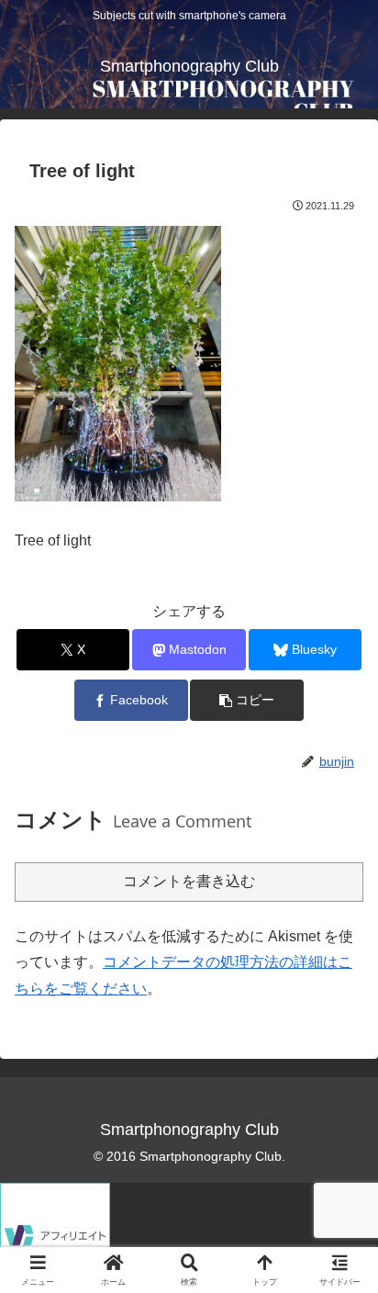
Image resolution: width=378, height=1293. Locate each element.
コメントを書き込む (189, 881)
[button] (247, 700)
